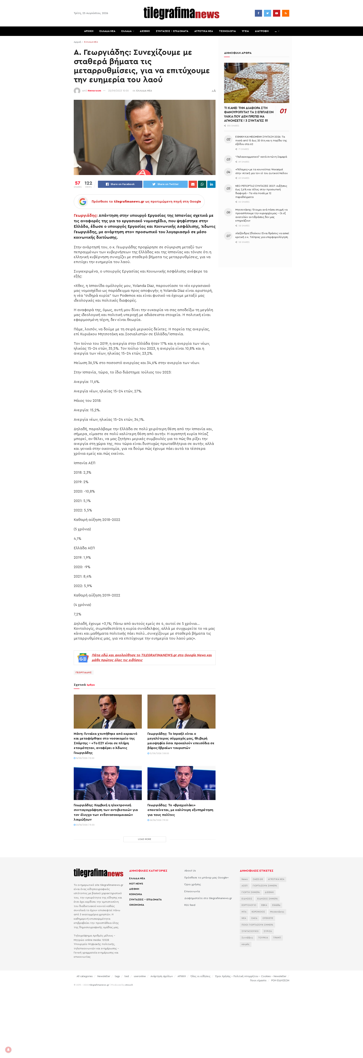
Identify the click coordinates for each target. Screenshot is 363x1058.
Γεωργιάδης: (86, 216)
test (127, 976)
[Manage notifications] (8, 1050)
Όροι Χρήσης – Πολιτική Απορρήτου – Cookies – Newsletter (250, 976)
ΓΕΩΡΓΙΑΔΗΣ (84, 672)
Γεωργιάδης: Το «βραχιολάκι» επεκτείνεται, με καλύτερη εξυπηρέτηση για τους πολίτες (180, 809)
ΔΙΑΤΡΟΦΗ (262, 31)
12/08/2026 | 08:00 (159, 753)
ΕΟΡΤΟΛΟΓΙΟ (249, 905)
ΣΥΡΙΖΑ (268, 931)
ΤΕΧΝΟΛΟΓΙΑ (227, 31)
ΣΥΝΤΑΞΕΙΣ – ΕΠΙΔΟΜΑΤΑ (172, 31)
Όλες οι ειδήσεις (200, 976)
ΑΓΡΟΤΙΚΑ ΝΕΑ (203, 31)
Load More (144, 839)
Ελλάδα (276, 905)
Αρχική (77, 42)
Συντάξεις (247, 938)
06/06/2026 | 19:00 (158, 820)
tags (117, 976)
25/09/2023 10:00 (118, 90)
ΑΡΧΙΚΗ (88, 31)
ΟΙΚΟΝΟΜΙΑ (136, 905)
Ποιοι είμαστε (258, 980)
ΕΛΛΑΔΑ (126, 31)
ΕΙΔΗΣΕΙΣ (247, 899)
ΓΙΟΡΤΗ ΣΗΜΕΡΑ (251, 892)
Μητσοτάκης (277, 912)
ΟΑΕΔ (254, 918)
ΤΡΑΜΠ (277, 938)
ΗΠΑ (244, 912)
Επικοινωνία (192, 891)
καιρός (246, 944)
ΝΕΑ (244, 918)
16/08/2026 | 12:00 (84, 758)
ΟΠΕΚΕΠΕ (268, 918)
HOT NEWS (136, 883)
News (245, 879)
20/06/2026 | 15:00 (85, 825)
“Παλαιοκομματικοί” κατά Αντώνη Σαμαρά (261, 157)
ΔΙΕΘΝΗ (145, 31)
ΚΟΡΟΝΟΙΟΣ (258, 912)
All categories (85, 976)
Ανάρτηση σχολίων (161, 976)
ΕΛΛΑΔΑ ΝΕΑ (107, 31)
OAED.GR (258, 879)
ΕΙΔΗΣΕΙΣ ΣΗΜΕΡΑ (267, 899)
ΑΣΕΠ (245, 886)
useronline (140, 976)
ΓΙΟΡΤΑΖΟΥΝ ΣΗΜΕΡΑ (265, 886)
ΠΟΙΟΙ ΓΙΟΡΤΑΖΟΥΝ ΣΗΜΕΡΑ (257, 925)
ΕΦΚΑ (264, 905)
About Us (190, 870)
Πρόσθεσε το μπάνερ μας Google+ (206, 877)
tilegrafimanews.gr (99, 985)
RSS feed (189, 905)
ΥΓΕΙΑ (245, 31)
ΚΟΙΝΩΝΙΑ (135, 894)
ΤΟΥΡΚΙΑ (263, 938)
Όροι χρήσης (192, 884)
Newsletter (103, 976)
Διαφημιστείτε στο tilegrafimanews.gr (208, 898)
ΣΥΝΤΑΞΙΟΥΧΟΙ (250, 931)
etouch (129, 985)
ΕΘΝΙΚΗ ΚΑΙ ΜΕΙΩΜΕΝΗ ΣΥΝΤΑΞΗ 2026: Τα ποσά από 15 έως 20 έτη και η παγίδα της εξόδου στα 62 (261, 141)
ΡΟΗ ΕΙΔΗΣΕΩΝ (280, 980)
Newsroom (94, 90)
